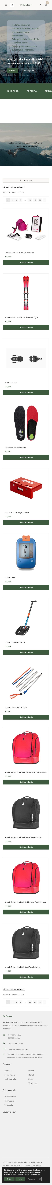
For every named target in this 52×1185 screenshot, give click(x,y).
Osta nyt (12, 71)
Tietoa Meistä (9, 1075)
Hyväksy (9, 1179)
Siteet (30, 1079)
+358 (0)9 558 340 (16, 1043)
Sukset (31, 1070)
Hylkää (20, 1179)
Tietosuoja (8, 1105)
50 (40, 200)
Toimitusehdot (10, 1096)
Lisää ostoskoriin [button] (26, 392)
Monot (31, 1075)
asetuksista (35, 1174)
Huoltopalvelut (10, 1079)
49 (35, 200)
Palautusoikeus (10, 1101)
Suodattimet (27, 180)
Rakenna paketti (29, 71)
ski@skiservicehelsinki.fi (19, 1049)
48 (30, 200)
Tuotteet (7, 1070)
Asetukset (31, 1179)
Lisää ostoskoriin (26, 262)
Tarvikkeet (32, 1083)
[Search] (12, 5)
